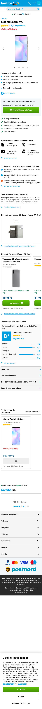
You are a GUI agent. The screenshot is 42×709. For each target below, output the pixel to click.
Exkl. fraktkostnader (16, 308)
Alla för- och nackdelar (12, 186)
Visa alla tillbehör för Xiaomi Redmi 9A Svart (19, 246)
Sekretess (19, 588)
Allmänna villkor (28, 590)
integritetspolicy (8, 684)
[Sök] (38, 9)
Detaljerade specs (10, 158)
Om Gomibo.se (9, 588)
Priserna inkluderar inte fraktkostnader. (27, 580)
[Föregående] (3, 49)
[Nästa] (38, 49)
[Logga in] (29, 3)
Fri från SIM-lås (9, 93)
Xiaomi (4, 18)
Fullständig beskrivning (12, 207)
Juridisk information (30, 588)
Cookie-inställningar (15, 590)
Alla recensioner (9, 363)
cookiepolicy (22, 684)
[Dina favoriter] (34, 3)
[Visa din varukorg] (38, 3)
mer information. (21, 584)
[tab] (14, 67)
